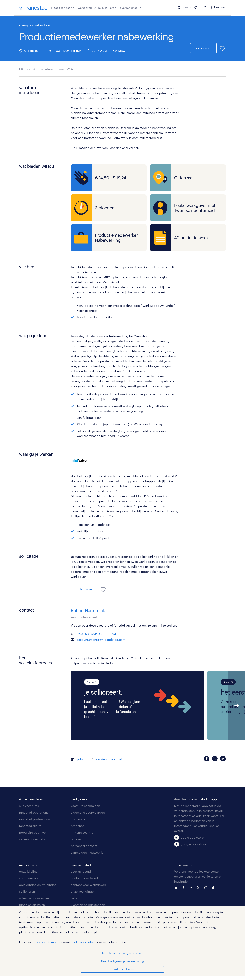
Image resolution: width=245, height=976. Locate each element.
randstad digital (30, 826)
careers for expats (32, 839)
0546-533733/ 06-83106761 (96, 634)
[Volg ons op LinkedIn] (176, 887)
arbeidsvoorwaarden (34, 898)
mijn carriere (28, 865)
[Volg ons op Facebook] (184, 887)
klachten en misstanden (88, 905)
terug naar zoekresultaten (36, 25)
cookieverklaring (83, 942)
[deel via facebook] (207, 758)
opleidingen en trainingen (37, 885)
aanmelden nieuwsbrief (87, 852)
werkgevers (85, 7)
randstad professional (35, 819)
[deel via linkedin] (223, 758)
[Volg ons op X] (199, 887)
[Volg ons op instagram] (206, 887)
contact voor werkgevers (89, 885)
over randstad (129, 7)
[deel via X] (215, 758)
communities (28, 878)
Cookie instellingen (122, 969)
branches (77, 826)
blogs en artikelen (32, 905)
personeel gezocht (84, 846)
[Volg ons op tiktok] (214, 887)
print (80, 759)
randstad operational (34, 812)
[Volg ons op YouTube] (191, 887)
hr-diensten (79, 819)
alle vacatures (29, 806)
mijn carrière (106, 7)
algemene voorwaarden (88, 812)
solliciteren (203, 48)
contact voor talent (84, 878)
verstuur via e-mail (109, 759)
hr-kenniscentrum (83, 832)
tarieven (76, 839)
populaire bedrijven (33, 832)
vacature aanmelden (85, 806)
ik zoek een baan (61, 7)
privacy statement (45, 942)
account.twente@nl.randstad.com (101, 639)
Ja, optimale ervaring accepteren (122, 953)
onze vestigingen (83, 891)
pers (74, 898)
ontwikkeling (28, 871)
